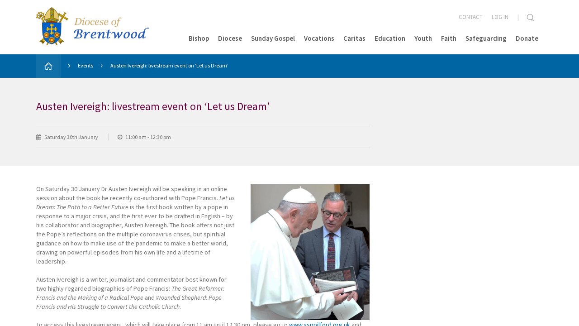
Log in (500, 17)
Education (390, 38)
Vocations (319, 38)
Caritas (354, 38)
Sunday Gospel (273, 38)
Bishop (199, 38)
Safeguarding (486, 38)
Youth (423, 38)
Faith (448, 38)
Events (85, 65)
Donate (527, 38)
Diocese (230, 38)
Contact (471, 17)
